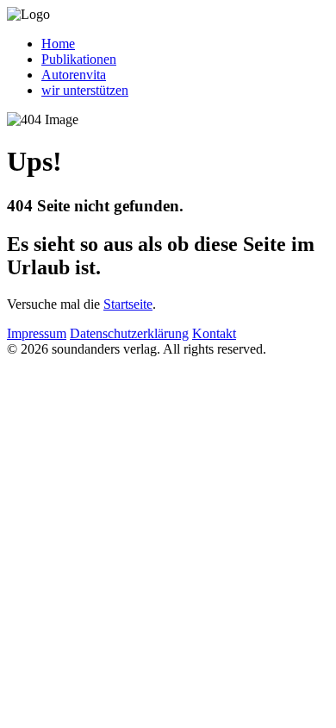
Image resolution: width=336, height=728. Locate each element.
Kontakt (214, 333)
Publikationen (78, 59)
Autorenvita (73, 74)
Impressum (36, 333)
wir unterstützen (84, 90)
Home (58, 43)
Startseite (127, 304)
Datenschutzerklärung (129, 333)
